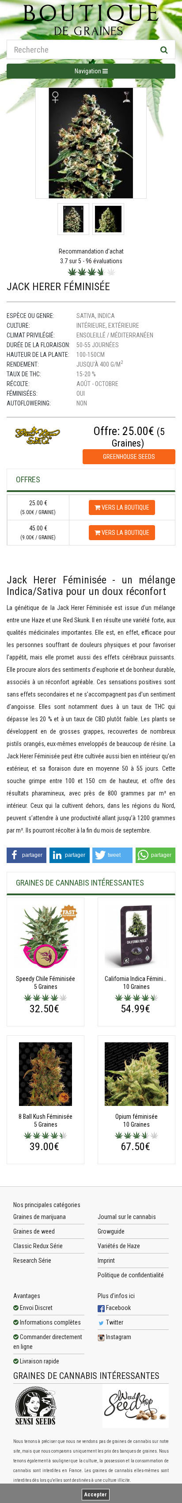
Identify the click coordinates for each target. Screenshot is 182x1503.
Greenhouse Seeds (129, 456)
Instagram (118, 1336)
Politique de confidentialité (131, 1275)
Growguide (111, 1231)
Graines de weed (34, 1231)
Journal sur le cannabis (127, 1216)
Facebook (118, 1307)
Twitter (114, 1322)
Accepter (95, 1495)
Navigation (88, 71)
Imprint (106, 1260)
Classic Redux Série (38, 1245)
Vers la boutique (124, 507)
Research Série (32, 1260)
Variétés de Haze (119, 1245)
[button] (26, 855)
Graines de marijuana (39, 1216)
